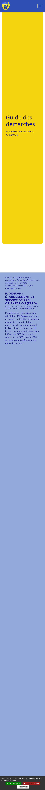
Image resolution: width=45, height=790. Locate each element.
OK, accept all (14, 784)
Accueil (10, 131)
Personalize (23, 787)
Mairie (18, 131)
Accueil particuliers (13, 277)
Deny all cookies (32, 784)
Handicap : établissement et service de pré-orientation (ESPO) (19, 286)
